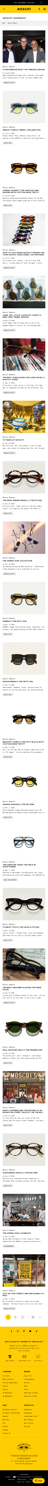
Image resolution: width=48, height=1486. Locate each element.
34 (33, 1317)
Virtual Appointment (10, 1382)
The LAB (26, 1426)
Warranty (6, 1420)
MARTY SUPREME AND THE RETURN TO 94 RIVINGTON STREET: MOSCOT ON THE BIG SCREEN (23, 1111)
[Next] (40, 1317)
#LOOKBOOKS (8, 1246)
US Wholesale (7, 1396)
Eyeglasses (28, 1409)
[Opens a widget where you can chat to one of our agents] (38, 1481)
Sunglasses (28, 1413)
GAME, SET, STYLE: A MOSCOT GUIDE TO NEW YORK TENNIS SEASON (22, 316)
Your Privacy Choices (24, 1477)
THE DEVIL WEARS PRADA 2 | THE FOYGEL (22, 500)
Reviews (26, 1382)
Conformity (11, 1479)
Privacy (8, 1477)
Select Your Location (24, 1482)
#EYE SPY (8, 143)
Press (26, 1389)
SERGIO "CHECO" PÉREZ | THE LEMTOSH (22, 130)
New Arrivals (28, 1423)
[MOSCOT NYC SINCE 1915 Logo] (24, 9)
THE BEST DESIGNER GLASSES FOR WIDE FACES (22, 989)
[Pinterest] (24, 1331)
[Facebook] (11, 1331)
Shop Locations (8, 1379)
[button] (39, 9)
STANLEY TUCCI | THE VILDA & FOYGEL (21, 927)
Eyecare (5, 1386)
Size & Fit (28, 1376)
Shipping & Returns (10, 1409)
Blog (25, 1386)
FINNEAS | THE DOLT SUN (15, 621)
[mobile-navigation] (4, 9)
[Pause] (41, 2)
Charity (5, 1389)
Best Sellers (28, 1420)
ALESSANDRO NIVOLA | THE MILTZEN (20, 1173)
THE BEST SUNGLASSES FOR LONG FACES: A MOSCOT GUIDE (24, 379)
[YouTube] (30, 1331)
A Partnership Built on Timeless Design (24, 70)
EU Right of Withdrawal (11, 1413)
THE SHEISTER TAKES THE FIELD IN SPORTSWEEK (19, 866)
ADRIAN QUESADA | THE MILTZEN (18, 804)
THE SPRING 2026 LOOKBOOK (17, 1233)
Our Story (6, 1376)
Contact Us (6, 1433)
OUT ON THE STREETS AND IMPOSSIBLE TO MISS (23, 1295)
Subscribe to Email (31, 1393)
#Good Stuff (9, 82)
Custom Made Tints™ (31, 1416)
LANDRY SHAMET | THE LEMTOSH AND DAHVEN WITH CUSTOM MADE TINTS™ (21, 191)
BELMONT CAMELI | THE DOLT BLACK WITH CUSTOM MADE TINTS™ (23, 743)
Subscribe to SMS (30, 1396)
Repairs (5, 1416)
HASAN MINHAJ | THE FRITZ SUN (18, 682)
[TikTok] (36, 1331)
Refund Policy (22, 1479)
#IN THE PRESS (10, 880)
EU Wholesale (7, 1393)
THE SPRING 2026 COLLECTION (17, 561)
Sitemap (5, 1430)
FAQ (4, 1423)
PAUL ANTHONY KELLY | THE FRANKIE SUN (22, 1050)
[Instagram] (17, 1331)
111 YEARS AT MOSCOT (13, 440)
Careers (5, 1426)
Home (3, 23)
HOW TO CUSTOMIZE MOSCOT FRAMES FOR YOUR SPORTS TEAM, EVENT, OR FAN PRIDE (24, 254)
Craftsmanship (29, 1379)
